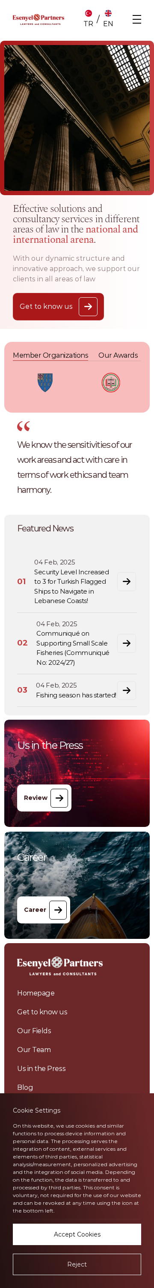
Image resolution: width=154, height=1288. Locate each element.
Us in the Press (41, 1069)
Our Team (33, 1050)
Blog (25, 1087)
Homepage (35, 993)
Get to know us (42, 1012)
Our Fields (34, 1031)
